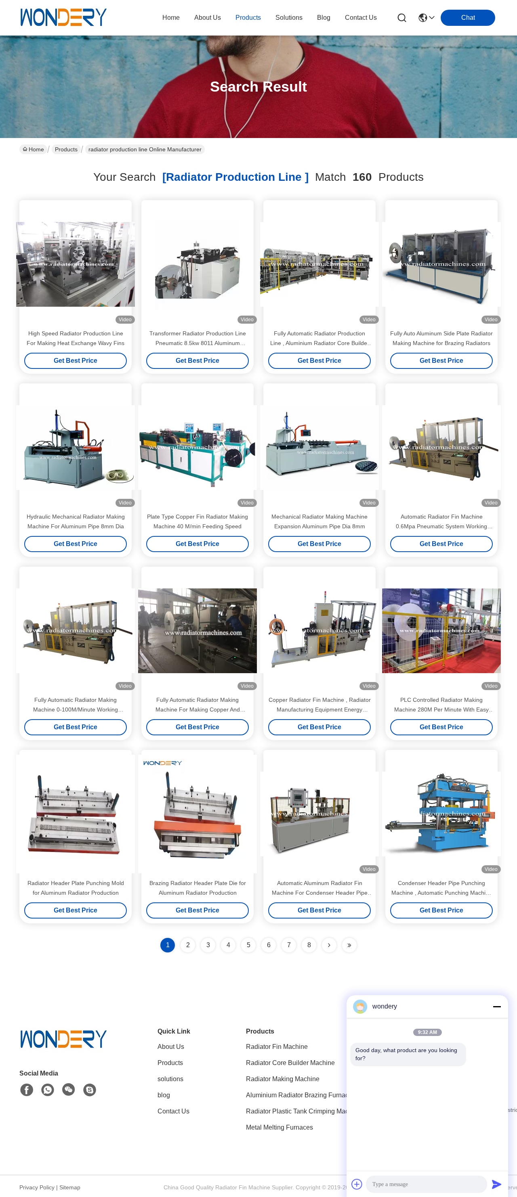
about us (207, 17)
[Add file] (357, 1184)
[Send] (496, 1184)
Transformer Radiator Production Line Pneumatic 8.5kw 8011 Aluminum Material (197, 343)
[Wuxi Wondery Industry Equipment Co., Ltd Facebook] (26, 1090)
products (248, 17)
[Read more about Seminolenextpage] (329, 945)
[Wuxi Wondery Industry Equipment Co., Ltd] (63, 18)
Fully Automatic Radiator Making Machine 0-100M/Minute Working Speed (75, 709)
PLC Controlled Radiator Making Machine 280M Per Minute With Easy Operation (441, 709)
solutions (289, 17)
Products (66, 149)
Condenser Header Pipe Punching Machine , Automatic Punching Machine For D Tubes (441, 893)
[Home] (63, 1049)
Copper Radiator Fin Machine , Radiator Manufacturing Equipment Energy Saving (320, 709)
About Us (171, 1046)
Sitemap (69, 1187)
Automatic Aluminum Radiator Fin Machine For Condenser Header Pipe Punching (320, 893)
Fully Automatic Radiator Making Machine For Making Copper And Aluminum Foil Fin (198, 709)
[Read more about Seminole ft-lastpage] (349, 945)
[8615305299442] (47, 1090)
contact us (361, 17)
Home (171, 17)
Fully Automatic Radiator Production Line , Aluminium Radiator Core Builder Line (319, 343)
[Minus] (497, 1006)
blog (323, 17)
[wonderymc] (89, 1090)
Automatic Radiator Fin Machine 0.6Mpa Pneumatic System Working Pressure (441, 526)
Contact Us (173, 1111)
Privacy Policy (37, 1187)
